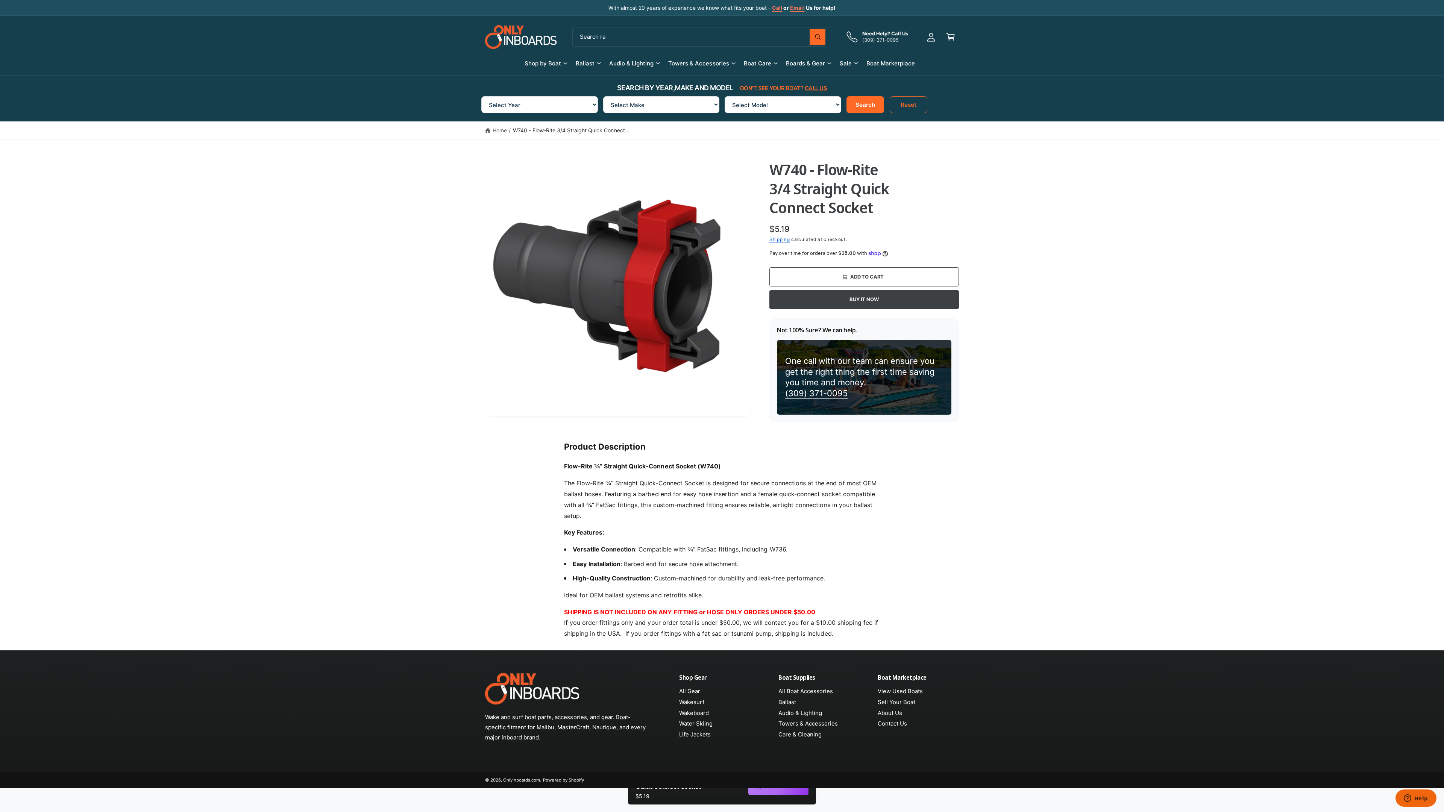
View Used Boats (900, 691)
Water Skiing (696, 723)
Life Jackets (695, 734)
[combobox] (699, 37)
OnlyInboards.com (521, 780)
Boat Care (757, 63)
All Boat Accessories (805, 691)
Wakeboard (694, 713)
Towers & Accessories (698, 63)
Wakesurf (691, 702)
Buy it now (863, 299)
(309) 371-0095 (816, 393)
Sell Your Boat (896, 702)
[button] (950, 37)
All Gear (689, 691)
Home (500, 130)
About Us (890, 713)
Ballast (585, 63)
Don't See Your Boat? (783, 88)
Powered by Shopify (563, 780)
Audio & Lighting (631, 63)
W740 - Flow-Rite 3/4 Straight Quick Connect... (571, 130)
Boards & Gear (805, 63)
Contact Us (892, 723)
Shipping (779, 239)
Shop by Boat (543, 63)
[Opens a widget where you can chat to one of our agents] (1415, 798)
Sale (846, 63)
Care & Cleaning (800, 734)
